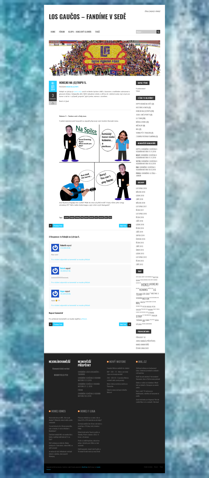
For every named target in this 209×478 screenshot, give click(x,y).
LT (150, 293)
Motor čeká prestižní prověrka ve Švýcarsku (117, 384)
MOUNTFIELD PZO (61, 375)
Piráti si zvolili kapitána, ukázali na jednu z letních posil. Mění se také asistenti (88, 443)
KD (138, 288)
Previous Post (58, 225)
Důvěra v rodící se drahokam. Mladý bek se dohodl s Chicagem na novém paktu (147, 385)
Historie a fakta (142, 107)
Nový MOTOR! (117, 361)
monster (101, 217)
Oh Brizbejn (148, 302)
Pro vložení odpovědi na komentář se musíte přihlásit (70, 259)
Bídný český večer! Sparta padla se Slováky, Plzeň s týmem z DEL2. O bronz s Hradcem (89, 434)
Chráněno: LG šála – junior (146, 174)
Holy (82, 217)
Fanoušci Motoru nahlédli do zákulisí (118, 368)
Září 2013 (139, 246)
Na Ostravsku (153, 297)
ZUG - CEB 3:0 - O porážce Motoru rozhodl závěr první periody (118, 378)
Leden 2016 (140, 224)
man (96, 217)
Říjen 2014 (140, 228)
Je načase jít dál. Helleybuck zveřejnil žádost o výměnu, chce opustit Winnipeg (60, 453)
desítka (66, 217)
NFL (158, 297)
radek (150, 309)
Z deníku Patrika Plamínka (145, 136)
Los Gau (145, 293)
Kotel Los (150, 288)
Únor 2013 (140, 249)
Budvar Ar (150, 277)
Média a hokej (141, 121)
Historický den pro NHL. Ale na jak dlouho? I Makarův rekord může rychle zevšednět (60, 420)
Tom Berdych (147, 315)
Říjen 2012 (140, 260)
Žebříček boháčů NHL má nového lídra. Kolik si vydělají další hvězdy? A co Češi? (61, 437)
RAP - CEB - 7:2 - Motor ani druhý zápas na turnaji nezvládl (117, 372)
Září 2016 (139, 221)
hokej (145, 284)
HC (140, 283)
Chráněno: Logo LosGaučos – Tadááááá (89, 372)
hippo (62, 291)
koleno (86, 217)
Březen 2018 (140, 202)
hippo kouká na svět (143, 103)
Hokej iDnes (58, 411)
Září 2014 (139, 231)
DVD (149, 280)
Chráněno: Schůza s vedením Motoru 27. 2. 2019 (89, 385)
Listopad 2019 (141, 188)
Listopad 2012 (141, 257)
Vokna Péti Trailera (143, 132)
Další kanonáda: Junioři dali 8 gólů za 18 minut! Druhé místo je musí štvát (89, 450)
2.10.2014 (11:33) (65, 248)
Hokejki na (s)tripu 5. (72, 82)
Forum (156, 467)
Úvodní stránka (148, 467)
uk (143, 320)
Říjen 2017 (140, 210)
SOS (147, 312)
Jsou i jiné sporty (143, 114)
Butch (62, 268)
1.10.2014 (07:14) (65, 271)
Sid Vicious (143, 312)
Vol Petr (152, 320)
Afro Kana (138, 277)
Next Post (123, 225)
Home (53, 31)
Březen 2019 (140, 192)
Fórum (62, 31)
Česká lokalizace (142, 348)
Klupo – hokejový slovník (79, 31)
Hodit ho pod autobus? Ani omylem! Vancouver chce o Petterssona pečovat (148, 377)
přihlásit (84, 319)
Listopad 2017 (141, 206)
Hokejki (72, 217)
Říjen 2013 (140, 242)
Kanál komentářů (142, 344)
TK (143, 315)
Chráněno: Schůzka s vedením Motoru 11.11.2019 (146, 150)
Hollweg (77, 217)
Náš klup (139, 125)
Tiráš (161, 467)
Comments (53, 98)
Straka (151, 312)
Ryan (106, 217)
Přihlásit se (141, 337)
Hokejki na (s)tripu (72, 86)
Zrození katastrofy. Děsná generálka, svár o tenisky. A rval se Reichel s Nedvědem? (60, 428)
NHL (137, 129)
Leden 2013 (140, 253)
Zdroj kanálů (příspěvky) (145, 341)
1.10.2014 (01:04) (65, 294)
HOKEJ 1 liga (87, 411)
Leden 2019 (140, 195)
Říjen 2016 (140, 217)
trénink (139, 320)
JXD (137, 288)
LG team (139, 118)
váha (157, 320)
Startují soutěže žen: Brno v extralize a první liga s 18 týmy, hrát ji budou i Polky (90, 426)
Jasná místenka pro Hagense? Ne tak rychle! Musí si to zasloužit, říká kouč (147, 400)
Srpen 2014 (140, 235)
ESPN (151, 280)
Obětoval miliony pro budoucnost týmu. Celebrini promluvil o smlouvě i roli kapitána (147, 370)
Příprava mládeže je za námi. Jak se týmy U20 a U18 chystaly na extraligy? (90, 418)
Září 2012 (139, 264)
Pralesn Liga (144, 309)
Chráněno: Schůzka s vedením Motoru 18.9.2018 (146, 162)
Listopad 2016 (141, 213)
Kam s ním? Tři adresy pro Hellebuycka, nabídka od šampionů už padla (147, 393)
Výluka (139, 324)
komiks (91, 217)
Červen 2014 (140, 239)
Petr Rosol (147, 306)
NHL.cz (142, 361)
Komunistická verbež (60, 368)
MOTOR (145, 298)
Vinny (147, 320)
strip (110, 217)
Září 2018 (139, 199)
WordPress (84, 467)
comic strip (78, 91)
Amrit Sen (144, 277)
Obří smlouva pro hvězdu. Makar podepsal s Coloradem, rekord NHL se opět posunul (61, 445)
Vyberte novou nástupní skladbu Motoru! (117, 391)
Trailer (154, 315)
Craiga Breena (144, 280)
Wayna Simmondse (147, 324)
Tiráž (97, 31)
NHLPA (142, 302)
